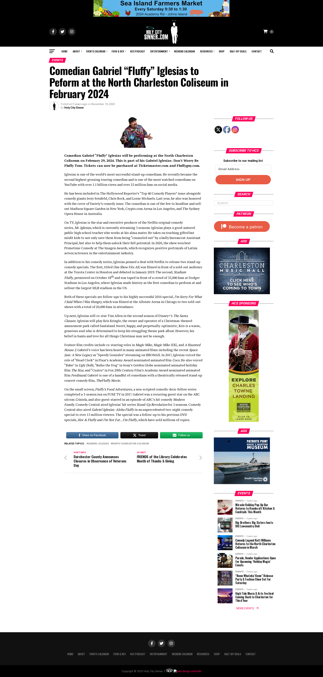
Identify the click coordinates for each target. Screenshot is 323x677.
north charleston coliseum (130, 444)
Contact (257, 51)
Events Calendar (95, 51)
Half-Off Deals (238, 51)
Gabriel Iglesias (98, 444)
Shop (221, 51)
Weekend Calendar (184, 51)
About (76, 51)
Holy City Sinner (74, 107)
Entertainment (159, 51)
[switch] (133, 297)
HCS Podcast (137, 51)
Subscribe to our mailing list (243, 160)
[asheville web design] (187, 671)
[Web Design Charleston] (169, 671)
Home (64, 51)
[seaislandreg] (161, 16)
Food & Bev (118, 51)
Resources (206, 51)
